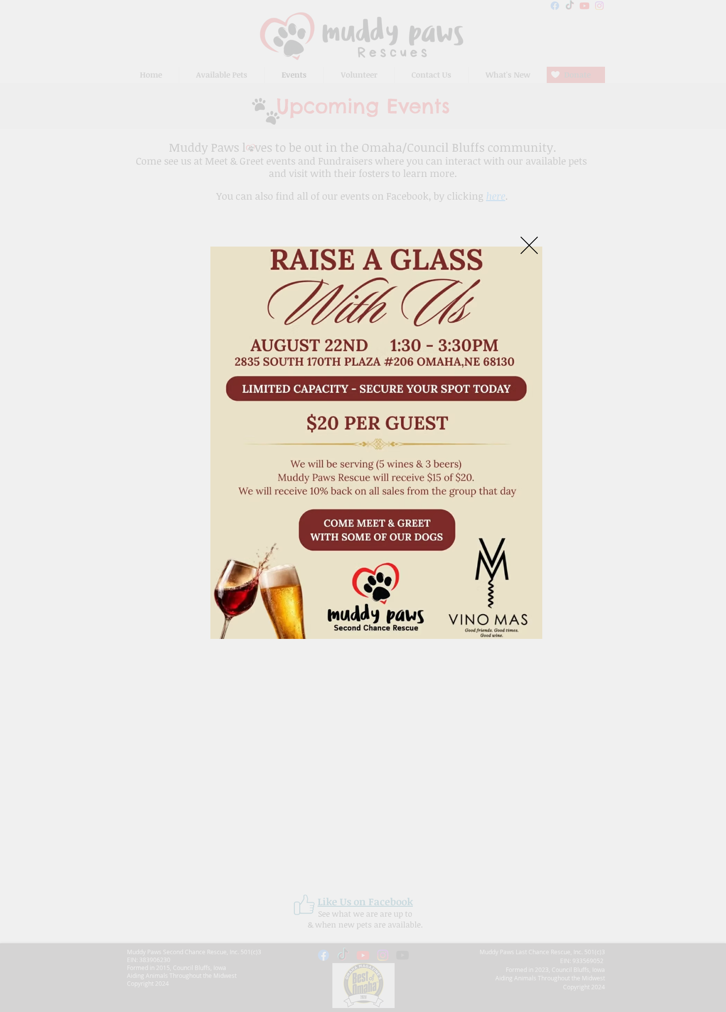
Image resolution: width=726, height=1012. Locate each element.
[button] (529, 245)
